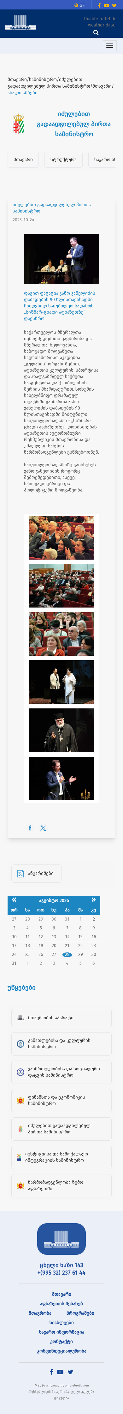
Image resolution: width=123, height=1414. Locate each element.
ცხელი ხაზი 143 (61, 1265)
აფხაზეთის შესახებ (61, 1303)
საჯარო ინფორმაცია (61, 1332)
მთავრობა (40, 1313)
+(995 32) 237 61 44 (61, 1272)
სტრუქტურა (63, 159)
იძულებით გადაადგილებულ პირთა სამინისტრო (52, 208)
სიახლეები (62, 1322)
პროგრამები (80, 1313)
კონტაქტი (61, 1341)
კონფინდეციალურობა (61, 1351)
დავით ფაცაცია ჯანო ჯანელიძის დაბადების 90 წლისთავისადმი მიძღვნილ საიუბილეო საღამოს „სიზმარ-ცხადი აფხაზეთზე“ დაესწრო (59, 306)
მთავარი (23, 159)
